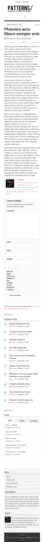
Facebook (31, 15)
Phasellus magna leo (17, 339)
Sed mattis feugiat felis (18, 347)
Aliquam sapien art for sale (20, 366)
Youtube (31, 18)
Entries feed (10, 480)
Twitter (28, 15)
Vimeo (28, 18)
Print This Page (23, 42)
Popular (22, 421)
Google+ (35, 15)
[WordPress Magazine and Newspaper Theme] (22, 8)
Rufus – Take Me (22, 2)
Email (35, 18)
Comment (10, 211)
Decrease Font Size (5, 42)
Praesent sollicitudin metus (20, 384)
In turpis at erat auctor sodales (21, 331)
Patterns (22, 534)
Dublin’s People (10, 438)
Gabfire (37, 25)
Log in (8, 476)
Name (9, 242)
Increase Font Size (8, 42)
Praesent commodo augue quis (21, 400)
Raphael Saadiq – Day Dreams (16, 445)
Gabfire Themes (20, 527)
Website (10, 259)
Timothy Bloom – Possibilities (15, 452)
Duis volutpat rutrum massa (20, 392)
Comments (34, 421)
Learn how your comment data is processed (21, 307)
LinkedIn (38, 15)
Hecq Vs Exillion (11, 432)
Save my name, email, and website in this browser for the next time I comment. (10, 280)
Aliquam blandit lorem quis (20, 323)
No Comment (17, 428)
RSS (38, 18)
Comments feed (11, 483)
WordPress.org (11, 487)
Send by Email (36, 42)
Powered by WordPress (18, 537)
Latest (10, 420)
